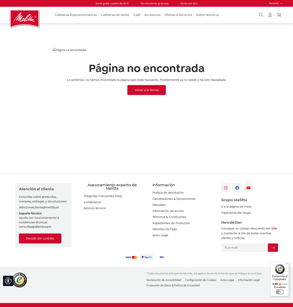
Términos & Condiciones (169, 217)
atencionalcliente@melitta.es (39, 207)
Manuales (159, 205)
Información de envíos (168, 211)
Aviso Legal (160, 235)
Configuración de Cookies (200, 280)
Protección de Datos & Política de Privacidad (173, 285)
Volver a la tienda (147, 90)
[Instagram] (225, 187)
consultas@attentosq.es (35, 227)
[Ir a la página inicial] (25, 18)
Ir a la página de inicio (236, 207)
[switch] (280, 291)
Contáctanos (92, 202)
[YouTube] (248, 187)
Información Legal (249, 280)
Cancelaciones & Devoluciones (174, 199)
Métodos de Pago (164, 229)
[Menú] (286, 264)
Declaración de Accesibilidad (163, 280)
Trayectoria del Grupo (236, 213)
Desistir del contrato (40, 238)
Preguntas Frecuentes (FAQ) (103, 196)
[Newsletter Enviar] (273, 247)
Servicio (274, 3)
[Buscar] (261, 15)
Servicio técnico (95, 208)
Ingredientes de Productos (171, 223)
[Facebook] (237, 187)
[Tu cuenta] (270, 15)
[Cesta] (279, 15)
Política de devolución (168, 193)
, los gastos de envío (205, 273)
